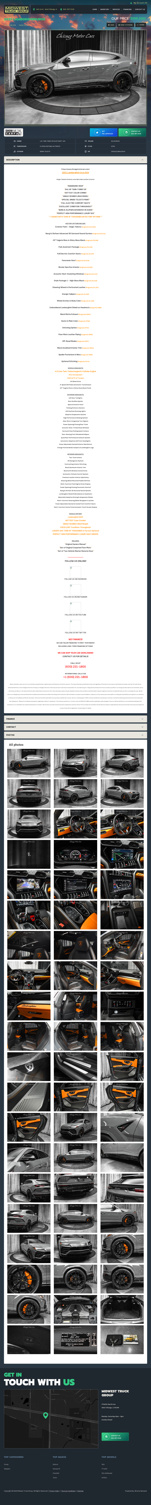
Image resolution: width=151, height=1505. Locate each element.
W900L (104, 1478)
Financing (127, 9)
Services (116, 9)
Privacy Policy (54, 1491)
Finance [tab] (10, 719)
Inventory (104, 9)
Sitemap (80, 1491)
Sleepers (7, 1469)
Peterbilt (56, 1473)
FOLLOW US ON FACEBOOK (75, 579)
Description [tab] (13, 159)
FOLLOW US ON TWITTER (75, 633)
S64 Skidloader (107, 1473)
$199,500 (137, 19)
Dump (6, 1464)
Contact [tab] (11, 727)
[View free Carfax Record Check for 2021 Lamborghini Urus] (13, 132)
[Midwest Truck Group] (17, 9)
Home (95, 9)
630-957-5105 (68, 9)
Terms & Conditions (68, 1491)
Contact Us (140, 9)
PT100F (104, 1469)
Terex (55, 1478)
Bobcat (55, 1464)
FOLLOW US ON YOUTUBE (75, 615)
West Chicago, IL (46, 9)
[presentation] (7, 80)
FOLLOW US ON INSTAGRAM (75, 597)
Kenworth (56, 1469)
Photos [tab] (10, 735)
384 (103, 1464)
